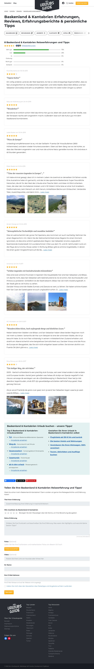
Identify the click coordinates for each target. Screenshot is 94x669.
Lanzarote (51, 630)
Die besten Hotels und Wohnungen (66, 441)
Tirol (49, 646)
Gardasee (51, 618)
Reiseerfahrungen (29, 46)
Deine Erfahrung (10, 518)
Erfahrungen (26, 33)
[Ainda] (57, 204)
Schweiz (29, 636)
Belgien (29, 607)
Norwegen (30, 625)
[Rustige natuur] (16, 204)
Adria (50, 607)
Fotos (6, 541)
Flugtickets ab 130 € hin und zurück (66, 437)
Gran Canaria (52, 620)
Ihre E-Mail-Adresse (11, 575)
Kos (49, 625)
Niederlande (30, 623)
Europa (12, 11)
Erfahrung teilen (82, 3)
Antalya (50, 613)
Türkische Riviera (54, 654)
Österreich (29, 628)
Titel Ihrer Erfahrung (12, 500)
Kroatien (29, 620)
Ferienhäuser (79, 33)
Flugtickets (53, 33)
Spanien (19, 11)
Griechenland (30, 615)
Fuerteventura (53, 615)
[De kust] (16, 301)
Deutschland (30, 610)
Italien (28, 618)
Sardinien (51, 641)
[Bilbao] (57, 301)
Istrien (50, 623)
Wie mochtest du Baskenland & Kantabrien (21, 510)
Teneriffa (51, 643)
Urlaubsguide (10, 33)
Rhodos (50, 638)
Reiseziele (7, 3)
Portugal (29, 633)
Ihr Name (7, 565)
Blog (14, 3)
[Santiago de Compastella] (57, 405)
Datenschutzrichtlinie (11, 626)
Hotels (65, 33)
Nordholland (52, 636)
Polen (28, 630)
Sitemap (7, 629)
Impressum (8, 624)
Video (6, 555)
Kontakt (7, 621)
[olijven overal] (37, 204)
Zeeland (51, 656)
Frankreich (30, 613)
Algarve (50, 610)
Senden (9, 592)
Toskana (51, 648)
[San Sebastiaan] (16, 405)
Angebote (40, 33)
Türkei (28, 641)
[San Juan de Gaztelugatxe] (37, 301)
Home (6, 11)
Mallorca (51, 633)
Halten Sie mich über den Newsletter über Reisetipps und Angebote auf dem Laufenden (39, 586)
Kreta (50, 628)
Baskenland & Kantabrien (32, 11)
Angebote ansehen (19, 440)
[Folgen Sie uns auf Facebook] (63, 3)
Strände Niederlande (55, 651)
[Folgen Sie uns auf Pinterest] (9, 638)
